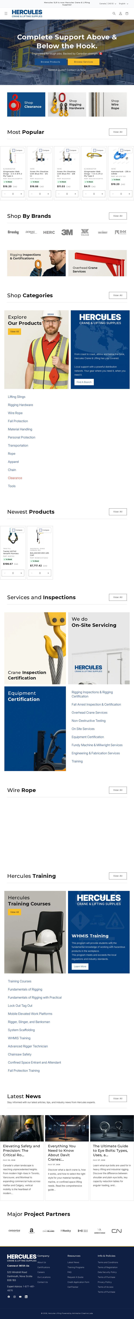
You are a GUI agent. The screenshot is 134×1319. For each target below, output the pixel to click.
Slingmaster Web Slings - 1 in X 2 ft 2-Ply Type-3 (93, 173)
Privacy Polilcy (105, 1282)
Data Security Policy (107, 1272)
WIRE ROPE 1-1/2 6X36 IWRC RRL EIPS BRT (121, 837)
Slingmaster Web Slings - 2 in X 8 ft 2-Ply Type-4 (12, 173)
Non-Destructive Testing (89, 721)
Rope (11, 453)
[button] (6, 13)
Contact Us (12, 859)
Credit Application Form (78, 1282)
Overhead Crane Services (89, 712)
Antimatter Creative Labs (82, 1313)
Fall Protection (18, 421)
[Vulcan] (67, 232)
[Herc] (31, 232)
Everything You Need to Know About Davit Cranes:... (62, 1152)
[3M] (49, 232)
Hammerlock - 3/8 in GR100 (121, 172)
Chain (12, 470)
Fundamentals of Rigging (25, 989)
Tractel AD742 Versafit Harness (11, 552)
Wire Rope (15, 413)
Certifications (43, 1267)
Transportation (18, 445)
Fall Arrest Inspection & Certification (96, 704)
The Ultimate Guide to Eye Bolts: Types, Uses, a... (110, 1150)
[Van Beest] (84, 232)
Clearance (15, 478)
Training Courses (19, 981)
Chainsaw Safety (20, 1054)
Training (77, 761)
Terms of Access (105, 1287)
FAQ (69, 1272)
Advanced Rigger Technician (28, 1046)
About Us (41, 1262)
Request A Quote (75, 1277)
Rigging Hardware (20, 405)
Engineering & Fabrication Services (96, 753)
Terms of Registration (108, 1267)
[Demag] (13, 232)
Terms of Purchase (106, 1277)
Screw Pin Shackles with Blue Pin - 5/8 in (66, 173)
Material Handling (20, 429)
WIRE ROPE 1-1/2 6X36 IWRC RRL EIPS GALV (94, 836)
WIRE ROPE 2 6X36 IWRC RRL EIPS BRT (12, 836)
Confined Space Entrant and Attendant (34, 1062)
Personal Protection (21, 437)
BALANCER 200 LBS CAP (39, 554)
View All (117, 132)
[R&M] (102, 232)
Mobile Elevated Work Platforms (30, 1014)
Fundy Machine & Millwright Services (97, 745)
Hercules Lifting (54, 1313)
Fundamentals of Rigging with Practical (35, 997)
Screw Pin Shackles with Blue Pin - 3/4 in (39, 173)
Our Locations (44, 1277)
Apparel (13, 462)
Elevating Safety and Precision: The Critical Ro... (21, 1150)
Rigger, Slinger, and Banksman (29, 1022)
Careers (41, 1272)
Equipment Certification (88, 737)
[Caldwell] (120, 232)
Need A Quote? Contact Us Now (67, 70)
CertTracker (73, 1287)
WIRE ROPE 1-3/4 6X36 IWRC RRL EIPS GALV (40, 836)
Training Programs (76, 1267)
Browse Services (83, 62)
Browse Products (50, 62)
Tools (12, 486)
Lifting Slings (16, 397)
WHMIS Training (19, 1038)
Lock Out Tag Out (20, 1005)
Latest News (73, 1262)
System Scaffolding (21, 1030)
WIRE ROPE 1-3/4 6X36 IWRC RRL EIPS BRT (67, 837)
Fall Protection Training (24, 1070)
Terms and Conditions (108, 1262)
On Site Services (83, 729)
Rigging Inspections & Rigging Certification (92, 694)
